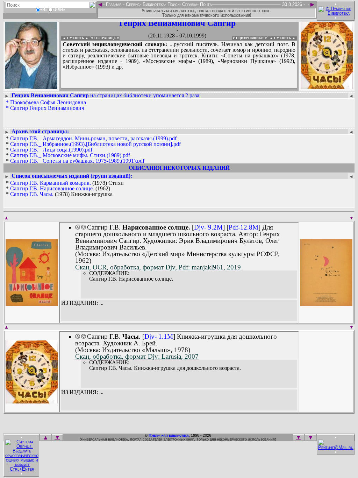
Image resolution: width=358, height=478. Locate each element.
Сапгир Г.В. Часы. (31, 194)
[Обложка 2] (326, 304)
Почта (205, 4)
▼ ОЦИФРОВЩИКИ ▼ (249, 38)
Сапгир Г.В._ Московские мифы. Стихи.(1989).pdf (70, 155)
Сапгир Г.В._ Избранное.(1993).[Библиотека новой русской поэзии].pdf (95, 144)
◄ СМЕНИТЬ (72, 38)
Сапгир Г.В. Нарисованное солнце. (52, 188)
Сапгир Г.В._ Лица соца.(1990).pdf (51, 150)
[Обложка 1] (32, 304)
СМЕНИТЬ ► (285, 38)
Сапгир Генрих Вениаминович (47, 108)
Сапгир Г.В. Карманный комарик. (50, 183)
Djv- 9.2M (208, 227)
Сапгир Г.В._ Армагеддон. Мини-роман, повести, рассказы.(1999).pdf (93, 138)
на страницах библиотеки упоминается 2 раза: (106, 95)
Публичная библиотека (169, 435)
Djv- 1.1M (158, 336)
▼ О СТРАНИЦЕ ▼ (105, 38)
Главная (114, 4)
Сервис (132, 4)
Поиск (172, 4)
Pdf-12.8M (243, 227)
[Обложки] (327, 86)
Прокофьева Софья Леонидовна (48, 102)
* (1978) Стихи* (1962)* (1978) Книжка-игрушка (65, 188)
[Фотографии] (31, 86)
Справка (189, 4)
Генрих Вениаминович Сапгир (177, 23)
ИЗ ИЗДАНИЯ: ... (82, 303)
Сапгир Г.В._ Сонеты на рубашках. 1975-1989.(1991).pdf (77, 161)
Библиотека (153, 4)
